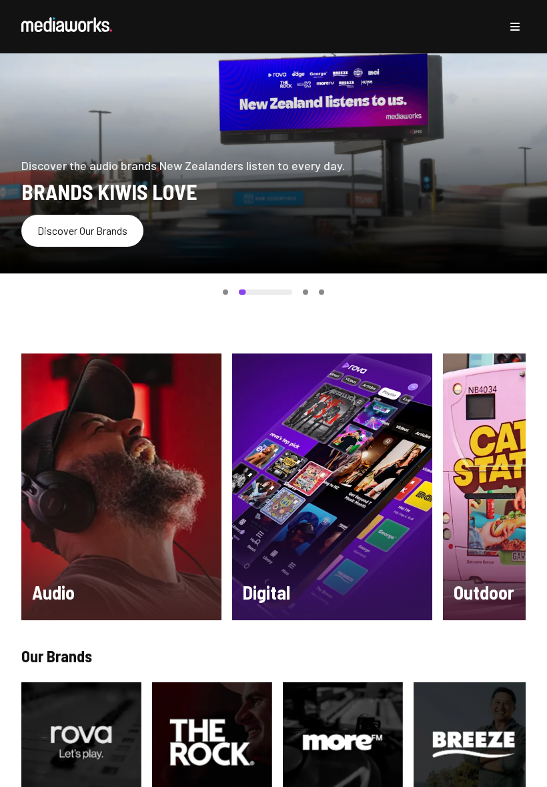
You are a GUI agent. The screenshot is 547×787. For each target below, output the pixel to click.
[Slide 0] (225, 292)
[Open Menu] (515, 26)
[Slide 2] (305, 292)
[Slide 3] (321, 292)
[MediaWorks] (66, 24)
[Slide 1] (265, 292)
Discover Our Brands (82, 230)
